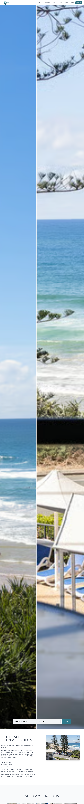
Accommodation (46, 2)
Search (66, 721)
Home (39, 2)
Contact (72, 2)
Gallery (66, 2)
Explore (60, 2)
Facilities (54, 2)
